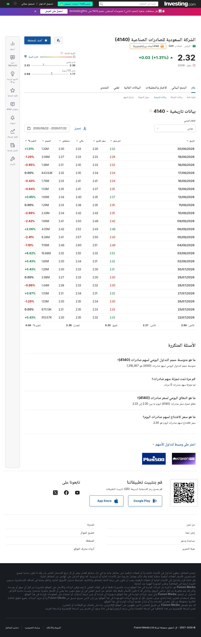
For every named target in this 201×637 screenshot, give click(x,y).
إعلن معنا (190, 532)
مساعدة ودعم (188, 540)
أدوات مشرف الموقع (84, 548)
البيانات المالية (132, 87)
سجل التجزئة (143, 97)
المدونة (90, 524)
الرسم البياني (179, 87)
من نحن (190, 524)
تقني (116, 87)
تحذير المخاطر (12, 627)
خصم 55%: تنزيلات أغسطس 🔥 (75, 3)
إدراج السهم (128, 97)
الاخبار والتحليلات (156, 87)
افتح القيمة (33, 56)
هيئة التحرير (188, 548)
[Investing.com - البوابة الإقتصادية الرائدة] (180, 4)
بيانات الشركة (176, 97)
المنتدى (104, 87)
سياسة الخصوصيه (32, 627)
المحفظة (90, 540)
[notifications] (15, 3)
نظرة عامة (191, 97)
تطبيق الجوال (87, 532)
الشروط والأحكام (54, 627)
